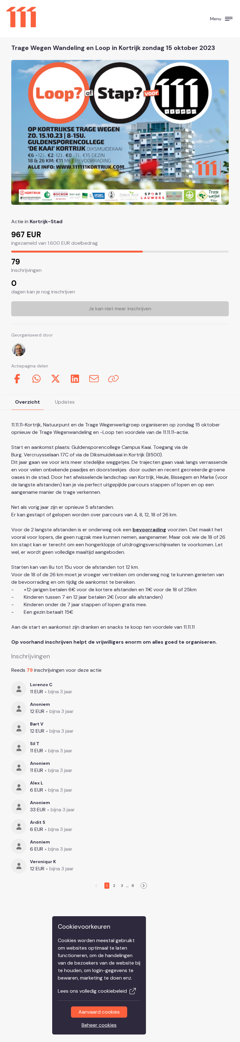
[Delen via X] (56, 378)
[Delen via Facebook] (17, 378)
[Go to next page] (144, 885)
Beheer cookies (99, 1025)
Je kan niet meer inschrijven (120, 308)
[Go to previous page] (96, 885)
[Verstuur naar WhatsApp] (36, 378)
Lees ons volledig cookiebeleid (92, 991)
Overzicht (27, 402)
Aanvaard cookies (99, 1012)
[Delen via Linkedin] (75, 378)
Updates (65, 402)
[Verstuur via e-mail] (94, 378)
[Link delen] (113, 378)
